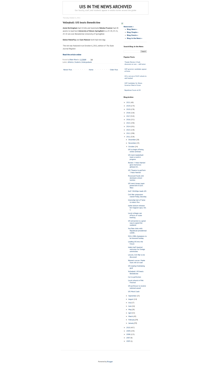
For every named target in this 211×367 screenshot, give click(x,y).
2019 (128, 109)
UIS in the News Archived (105, 6)
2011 (128, 137)
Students (78, 62)
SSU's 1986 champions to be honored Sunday (137, 237)
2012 (128, 133)
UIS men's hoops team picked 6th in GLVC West (136, 185)
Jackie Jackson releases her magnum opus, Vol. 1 (137, 207)
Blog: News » (132, 29)
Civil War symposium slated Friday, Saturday (137, 195)
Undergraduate (86, 62)
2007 (128, 338)
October (131, 146)
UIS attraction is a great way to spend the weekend (137, 223)
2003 (128, 341)
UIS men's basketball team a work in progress (135, 157)
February (131, 320)
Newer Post (67, 70)
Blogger (110, 361)
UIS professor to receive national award (137, 287)
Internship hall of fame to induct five (136, 201)
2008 (128, 334)
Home (91, 70)
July (129, 302)
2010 (128, 327)
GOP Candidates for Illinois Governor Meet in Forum (133, 84)
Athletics (71, 62)
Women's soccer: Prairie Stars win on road (136, 261)
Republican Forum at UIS (133, 90)
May (130, 309)
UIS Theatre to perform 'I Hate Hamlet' (137, 171)
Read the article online (72, 54)
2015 (128, 123)
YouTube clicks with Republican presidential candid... (137, 230)
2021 (128, 102)
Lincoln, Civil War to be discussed (136, 256)
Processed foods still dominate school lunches (136, 178)
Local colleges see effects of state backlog (135, 215)
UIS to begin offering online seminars (136, 150)
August (131, 299)
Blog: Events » (132, 35)
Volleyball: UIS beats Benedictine (136, 272)
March (130, 316)
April (130, 313)
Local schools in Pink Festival (135, 281)
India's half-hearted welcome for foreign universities (136, 249)
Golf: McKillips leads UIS (137, 191)
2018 (128, 113)
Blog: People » (132, 32)
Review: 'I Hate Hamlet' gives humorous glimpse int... (137, 165)
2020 (128, 106)
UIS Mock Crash (133, 291)
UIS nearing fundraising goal (136, 267)
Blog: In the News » (134, 38)
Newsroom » (129, 26)
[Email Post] (91, 60)
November (132, 143)
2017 (128, 116)
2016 (128, 119)
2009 (128, 331)
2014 (128, 126)
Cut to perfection (134, 277)
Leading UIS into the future (135, 242)
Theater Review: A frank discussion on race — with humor (135, 63)
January (131, 323)
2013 (128, 130)
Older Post (114, 70)
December (132, 139)
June (130, 306)
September (132, 296)
